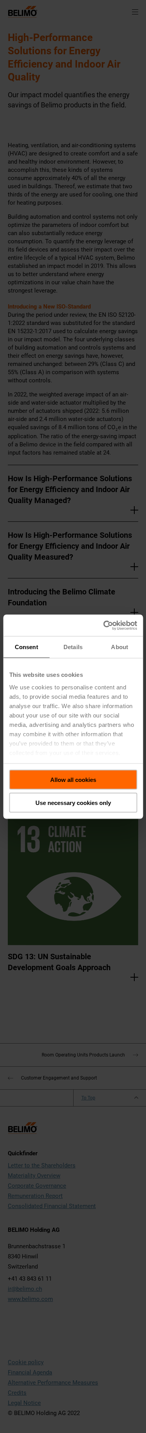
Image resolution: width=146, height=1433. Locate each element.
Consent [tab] (26, 647)
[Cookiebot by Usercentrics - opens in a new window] (104, 625)
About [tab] (119, 647)
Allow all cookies (73, 779)
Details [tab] (73, 647)
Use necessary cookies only (73, 802)
